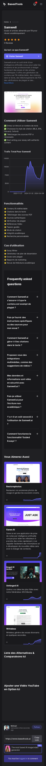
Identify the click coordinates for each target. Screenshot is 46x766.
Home (6, 22)
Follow (37, 727)
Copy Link (36, 738)
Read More (9, 83)
